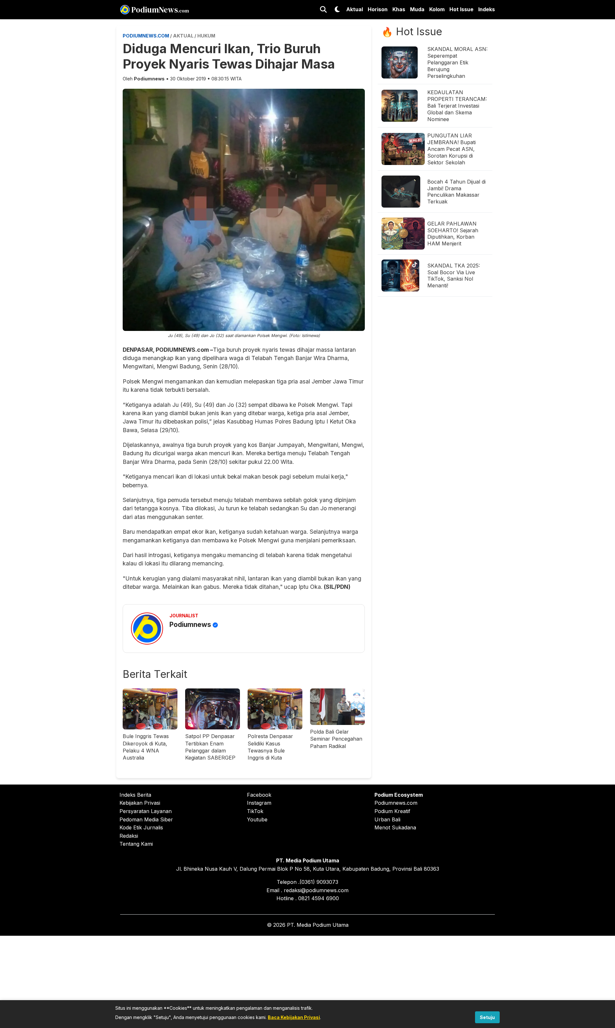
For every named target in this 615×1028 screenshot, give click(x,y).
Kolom (437, 9)
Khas (398, 9)
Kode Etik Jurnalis (141, 827)
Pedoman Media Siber (146, 819)
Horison (378, 9)
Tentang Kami (136, 844)
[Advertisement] (307, 980)
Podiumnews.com (395, 803)
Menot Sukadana (395, 827)
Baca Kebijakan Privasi (294, 1017)
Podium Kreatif (392, 811)
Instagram (259, 803)
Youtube (257, 819)
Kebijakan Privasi (139, 803)
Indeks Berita (135, 795)
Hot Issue (461, 9)
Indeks (486, 9)
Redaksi (128, 836)
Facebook (259, 795)
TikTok (255, 811)
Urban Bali (387, 819)
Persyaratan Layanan (145, 811)
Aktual (354, 9)
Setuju (487, 1017)
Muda (417, 9)
